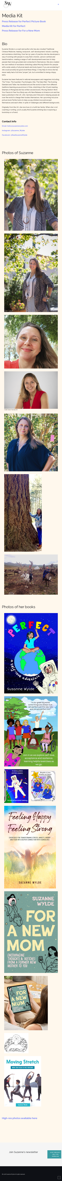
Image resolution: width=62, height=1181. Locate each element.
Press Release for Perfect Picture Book (24, 21)
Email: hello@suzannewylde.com (15, 126)
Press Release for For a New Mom (21, 30)
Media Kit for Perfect (13, 26)
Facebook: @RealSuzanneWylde (14, 135)
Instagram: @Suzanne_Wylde (13, 130)
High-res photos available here (19, 1118)
